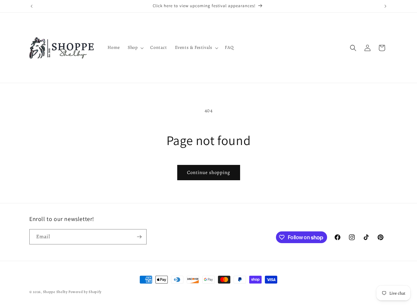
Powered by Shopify (85, 291)
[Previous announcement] (31, 6)
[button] (135, 47)
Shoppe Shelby (55, 291)
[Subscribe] (139, 236)
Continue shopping (208, 172)
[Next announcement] (385, 6)
